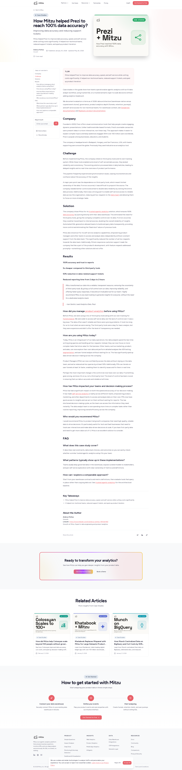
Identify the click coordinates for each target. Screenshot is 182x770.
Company (38, 74)
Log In (128, 3)
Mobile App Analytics (93, 747)
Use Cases (75, 3)
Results (37, 81)
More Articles (42, 135)
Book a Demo (42, 131)
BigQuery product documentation (92, 111)
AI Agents (89, 750)
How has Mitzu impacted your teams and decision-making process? (45, 93)
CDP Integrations (114, 745)
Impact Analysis (69, 743)
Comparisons (135, 750)
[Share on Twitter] (138, 535)
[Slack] (38, 755)
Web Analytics (91, 739)
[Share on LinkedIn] (142, 535)
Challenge (38, 76)
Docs (132, 739)
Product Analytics (92, 743)
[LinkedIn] (34, 755)
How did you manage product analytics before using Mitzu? (45, 85)
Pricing (106, 3)
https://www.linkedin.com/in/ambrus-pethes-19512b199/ (88, 522)
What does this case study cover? (46, 103)
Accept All (127, 763)
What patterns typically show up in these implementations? (47, 107)
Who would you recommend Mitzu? (47, 98)
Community (134, 743)
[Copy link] (147, 535)
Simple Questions (69, 739)
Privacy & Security (136, 754)
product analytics (94, 311)
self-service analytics (80, 394)
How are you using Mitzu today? (46, 89)
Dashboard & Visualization (72, 756)
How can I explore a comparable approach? (46, 111)
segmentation (68, 352)
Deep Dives (67, 747)
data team (115, 195)
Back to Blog (39, 10)
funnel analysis (68, 319)
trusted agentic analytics (99, 211)
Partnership (96, 3)
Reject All (117, 763)
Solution (37, 79)
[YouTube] (41, 755)
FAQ (36, 100)
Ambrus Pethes (38, 50)
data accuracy (68, 215)
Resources (85, 3)
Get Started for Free (140, 3)
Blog (132, 747)
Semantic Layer (113, 749)
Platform (64, 3)
